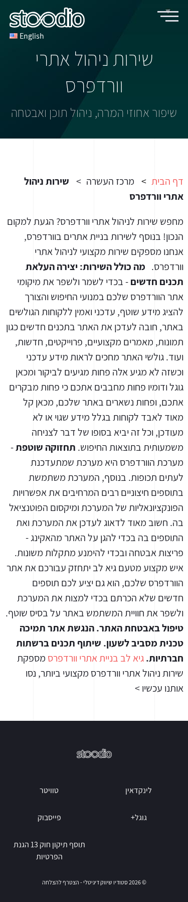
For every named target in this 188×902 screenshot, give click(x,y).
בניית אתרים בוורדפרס (68, 236)
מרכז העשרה (110, 181)
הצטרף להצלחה (60, 882)
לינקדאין (138, 790)
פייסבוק (49, 817)
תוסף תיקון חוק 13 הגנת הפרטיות (49, 850)
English (32, 36)
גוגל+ (139, 817)
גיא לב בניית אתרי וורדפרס (96, 658)
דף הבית (167, 181)
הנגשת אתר (71, 627)
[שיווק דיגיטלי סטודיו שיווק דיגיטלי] (47, 17)
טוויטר (49, 790)
